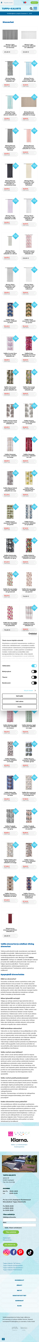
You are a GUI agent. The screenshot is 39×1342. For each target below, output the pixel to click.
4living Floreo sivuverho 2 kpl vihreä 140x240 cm (10, 113)
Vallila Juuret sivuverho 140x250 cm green (10, 523)
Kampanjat (19, 1300)
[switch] (34, 671)
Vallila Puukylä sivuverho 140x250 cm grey (10, 827)
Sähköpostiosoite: (9, 1217)
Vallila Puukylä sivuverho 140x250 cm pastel (28, 827)
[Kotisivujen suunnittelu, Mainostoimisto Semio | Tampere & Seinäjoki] (15, 1330)
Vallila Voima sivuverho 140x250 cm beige (28, 861)
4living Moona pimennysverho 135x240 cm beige (29, 113)
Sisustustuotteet (19, 1295)
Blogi (19, 1306)
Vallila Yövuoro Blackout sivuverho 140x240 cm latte (10, 895)
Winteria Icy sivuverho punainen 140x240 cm (10, 930)
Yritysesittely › (7, 1240)
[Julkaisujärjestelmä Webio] (23, 1330)
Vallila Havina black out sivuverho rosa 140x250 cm (10, 422)
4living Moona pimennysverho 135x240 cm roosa (28, 147)
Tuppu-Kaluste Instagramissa (12, 1265)
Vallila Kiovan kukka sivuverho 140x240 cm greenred (10, 590)
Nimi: (4, 1222)
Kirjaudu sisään (8, 2)
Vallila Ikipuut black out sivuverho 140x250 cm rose (10, 489)
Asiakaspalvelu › (19, 1147)
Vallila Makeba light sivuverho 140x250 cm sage (29, 726)
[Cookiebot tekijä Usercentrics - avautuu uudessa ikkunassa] (28, 634)
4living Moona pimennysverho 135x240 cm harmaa (10, 148)
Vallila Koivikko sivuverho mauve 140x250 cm (29, 624)
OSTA (16, 83)
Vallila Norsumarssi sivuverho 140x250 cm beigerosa (29, 794)
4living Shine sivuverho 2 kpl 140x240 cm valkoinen (29, 287)
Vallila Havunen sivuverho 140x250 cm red (28, 456)
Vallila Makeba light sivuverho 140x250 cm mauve (10, 726)
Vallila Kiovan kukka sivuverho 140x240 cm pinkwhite (10, 624)
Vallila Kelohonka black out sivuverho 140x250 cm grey (10, 557)
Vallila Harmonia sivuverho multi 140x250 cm (29, 388)
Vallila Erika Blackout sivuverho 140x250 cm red (29, 355)
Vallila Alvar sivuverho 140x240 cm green (28, 321)
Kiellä (19, 707)
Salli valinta (19, 701)
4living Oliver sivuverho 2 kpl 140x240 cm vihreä (10, 252)
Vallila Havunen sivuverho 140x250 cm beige (10, 456)
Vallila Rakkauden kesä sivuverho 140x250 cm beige (10, 861)
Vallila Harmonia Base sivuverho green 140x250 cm (10, 388)
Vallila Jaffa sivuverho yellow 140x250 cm (29, 489)
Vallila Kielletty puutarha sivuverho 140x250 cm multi (29, 557)
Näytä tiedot (28, 690)
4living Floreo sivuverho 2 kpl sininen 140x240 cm (29, 80)
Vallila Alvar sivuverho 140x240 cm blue (10, 321)
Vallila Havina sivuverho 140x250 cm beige (28, 422)
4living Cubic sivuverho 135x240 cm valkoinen (28, 46)
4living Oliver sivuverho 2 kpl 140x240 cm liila (10, 217)
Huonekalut (19, 1280)
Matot (19, 1290)
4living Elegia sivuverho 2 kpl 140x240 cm (10, 80)
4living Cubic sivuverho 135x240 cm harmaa (10, 46)
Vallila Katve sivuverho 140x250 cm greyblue (28, 523)
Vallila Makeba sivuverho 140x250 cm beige (10, 760)
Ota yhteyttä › (10, 1245)
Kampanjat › (7, 1238)
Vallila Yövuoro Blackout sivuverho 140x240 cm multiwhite (29, 895)
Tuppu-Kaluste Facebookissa (12, 1267)
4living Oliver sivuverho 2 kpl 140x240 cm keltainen (29, 183)
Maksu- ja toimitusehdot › (19, 1145)
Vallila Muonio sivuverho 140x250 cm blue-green (28, 760)
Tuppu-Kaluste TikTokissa (11, 1263)
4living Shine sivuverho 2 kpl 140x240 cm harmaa (10, 287)
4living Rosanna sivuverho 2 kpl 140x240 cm (28, 252)
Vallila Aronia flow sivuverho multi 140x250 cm (10, 355)
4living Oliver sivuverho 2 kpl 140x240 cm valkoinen (29, 218)
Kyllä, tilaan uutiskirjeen (13, 1228)
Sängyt (19, 1285)
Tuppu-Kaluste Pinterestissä (12, 1270)
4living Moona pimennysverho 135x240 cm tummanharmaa (10, 183)
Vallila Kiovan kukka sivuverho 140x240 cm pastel (29, 590)
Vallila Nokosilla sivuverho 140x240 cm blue (10, 794)
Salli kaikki (19, 696)
